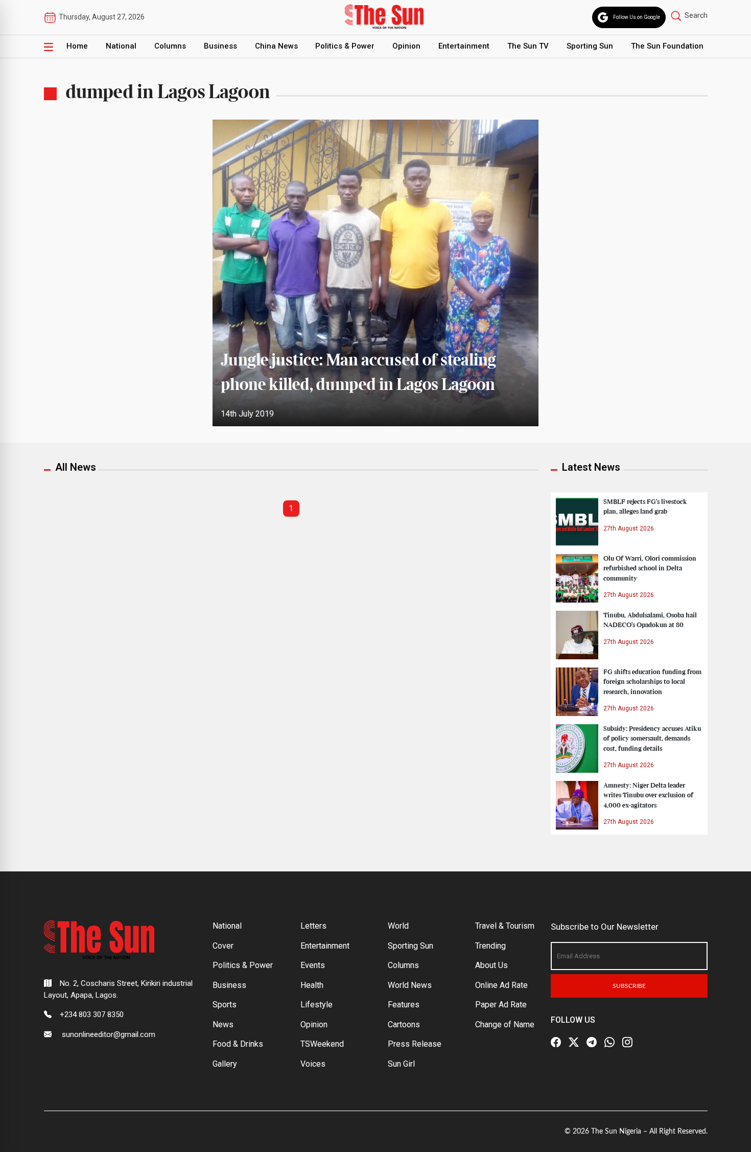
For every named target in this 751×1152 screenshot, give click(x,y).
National (121, 46)
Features (403, 1004)
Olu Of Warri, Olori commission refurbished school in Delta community (649, 568)
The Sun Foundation (667, 46)
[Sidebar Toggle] (48, 46)
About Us (491, 965)
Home (77, 46)
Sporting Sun (590, 46)
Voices (312, 1064)
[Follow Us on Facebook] (556, 1042)
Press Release (414, 1044)
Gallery (225, 1064)
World (398, 926)
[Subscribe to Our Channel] (591, 1042)
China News (276, 46)
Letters (313, 926)
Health (311, 985)
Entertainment (463, 46)
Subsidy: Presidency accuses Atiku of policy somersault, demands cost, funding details (652, 738)
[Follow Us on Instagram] (627, 1042)
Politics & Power (344, 46)
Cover (223, 946)
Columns (170, 46)
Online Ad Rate (501, 985)
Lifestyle (316, 1004)
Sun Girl (401, 1064)
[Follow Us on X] (574, 1042)
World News (410, 985)
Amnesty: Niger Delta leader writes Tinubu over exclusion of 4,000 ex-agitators (648, 795)
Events (312, 965)
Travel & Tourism (504, 926)
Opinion (406, 46)
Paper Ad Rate (501, 1004)
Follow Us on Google (636, 17)
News (223, 1024)
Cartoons (404, 1024)
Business (220, 46)
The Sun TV (528, 46)
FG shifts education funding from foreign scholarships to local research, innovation (652, 682)
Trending (490, 946)
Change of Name (504, 1024)
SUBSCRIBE (629, 986)
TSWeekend (322, 1044)
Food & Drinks (238, 1044)
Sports (225, 1004)
